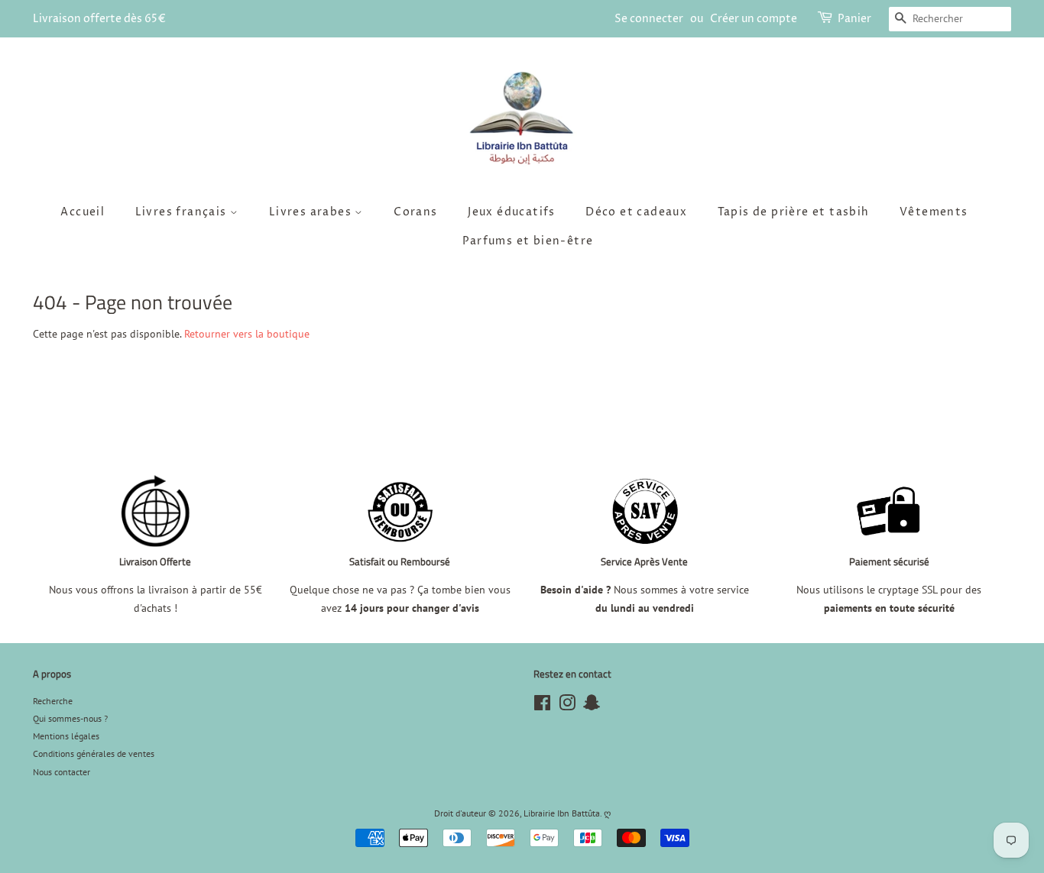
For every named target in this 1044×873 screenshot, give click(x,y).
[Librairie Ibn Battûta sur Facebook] (542, 706)
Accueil (82, 212)
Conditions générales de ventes (93, 753)
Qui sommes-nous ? (70, 718)
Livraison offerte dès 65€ (99, 18)
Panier (854, 18)
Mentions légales (66, 736)
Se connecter (648, 18)
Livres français (182, 212)
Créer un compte (753, 18)
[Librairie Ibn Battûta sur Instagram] (567, 706)
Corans (415, 212)
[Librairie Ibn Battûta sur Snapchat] (591, 706)
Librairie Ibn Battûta (562, 813)
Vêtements (934, 212)
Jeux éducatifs (512, 212)
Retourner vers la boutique (247, 334)
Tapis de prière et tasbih (794, 212)
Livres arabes (312, 212)
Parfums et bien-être (528, 241)
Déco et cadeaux (636, 212)
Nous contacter (61, 772)
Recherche (53, 700)
